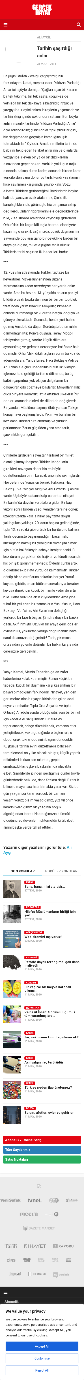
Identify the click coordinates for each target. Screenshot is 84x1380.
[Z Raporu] (63, 1247)
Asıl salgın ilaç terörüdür (43, 1062)
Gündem (31, 982)
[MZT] (51, 1215)
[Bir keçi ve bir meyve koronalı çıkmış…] (12, 989)
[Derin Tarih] (10, 1247)
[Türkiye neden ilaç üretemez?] (12, 1090)
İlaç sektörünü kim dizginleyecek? (51, 1037)
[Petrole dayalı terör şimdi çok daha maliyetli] (12, 964)
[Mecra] (28, 1215)
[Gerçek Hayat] (27, 1261)
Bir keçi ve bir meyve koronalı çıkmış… (47, 989)
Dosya (30, 1108)
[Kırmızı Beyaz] (68, 1261)
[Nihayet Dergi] (35, 1247)
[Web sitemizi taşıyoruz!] (12, 939)
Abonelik (11, 1302)
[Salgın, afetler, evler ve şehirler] (12, 1115)
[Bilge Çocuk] (41, 1261)
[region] (42, 1342)
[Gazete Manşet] (39, 1229)
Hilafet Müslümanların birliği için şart (50, 913)
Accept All (42, 1346)
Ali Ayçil (44, 37)
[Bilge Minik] (55, 1261)
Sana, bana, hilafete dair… (44, 887)
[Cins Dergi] (11, 1261)
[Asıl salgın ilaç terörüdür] (12, 1065)
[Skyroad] (15, 1273)
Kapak (29, 882)
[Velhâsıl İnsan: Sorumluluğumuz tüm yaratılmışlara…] (12, 1014)
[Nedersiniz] (61, 1273)
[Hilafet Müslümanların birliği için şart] (12, 914)
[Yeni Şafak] (10, 1201)
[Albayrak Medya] (39, 1187)
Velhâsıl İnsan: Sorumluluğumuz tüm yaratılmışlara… (49, 1014)
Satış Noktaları (16, 1160)
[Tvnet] (35, 1201)
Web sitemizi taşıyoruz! (43, 937)
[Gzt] (54, 1201)
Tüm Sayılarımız (17, 1150)
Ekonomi (31, 957)
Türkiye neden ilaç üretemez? (48, 1088)
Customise (42, 1358)
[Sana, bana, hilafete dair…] (12, 889)
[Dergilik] (37, 1273)
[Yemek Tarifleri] (72, 1201)
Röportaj (32, 907)
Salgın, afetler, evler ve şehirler (49, 1113)
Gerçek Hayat (34, 932)
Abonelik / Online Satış (23, 1140)
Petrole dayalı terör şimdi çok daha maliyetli (52, 963)
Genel (29, 1083)
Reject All (42, 1370)
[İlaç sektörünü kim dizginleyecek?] (12, 1039)
